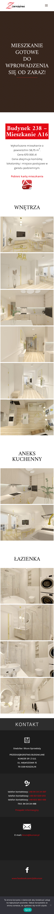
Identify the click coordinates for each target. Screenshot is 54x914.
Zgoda (27, 910)
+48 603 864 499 (37, 799)
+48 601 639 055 (37, 795)
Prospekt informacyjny (27, 810)
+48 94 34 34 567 (37, 791)
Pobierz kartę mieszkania (27, 176)
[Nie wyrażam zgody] (50, 905)
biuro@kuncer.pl (31, 835)
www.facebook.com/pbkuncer (27, 878)
